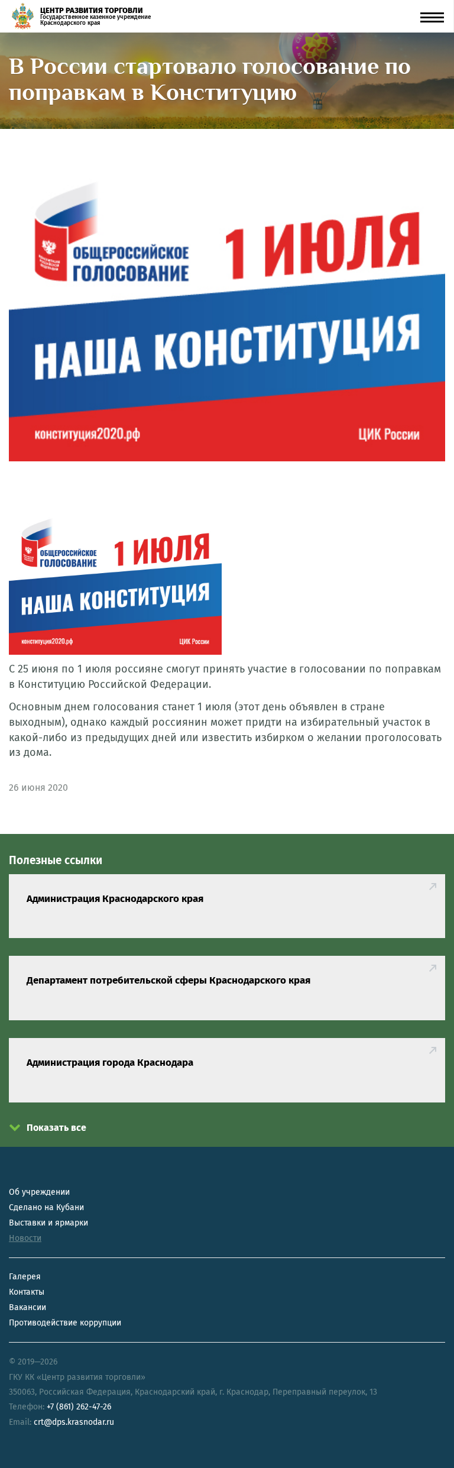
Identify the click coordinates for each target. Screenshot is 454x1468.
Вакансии (27, 1307)
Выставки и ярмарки (48, 1223)
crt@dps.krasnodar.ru (74, 1422)
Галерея (25, 1277)
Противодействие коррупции (65, 1323)
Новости (25, 1238)
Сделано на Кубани (46, 1207)
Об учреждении (39, 1192)
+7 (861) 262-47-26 (79, 1407)
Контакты (26, 1292)
